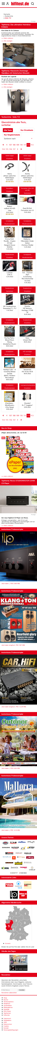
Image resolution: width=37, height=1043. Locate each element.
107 (10, 145)
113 (32, 145)
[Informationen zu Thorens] (23, 868)
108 (14, 145)
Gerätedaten (8, 1005)
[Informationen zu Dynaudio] (6, 848)
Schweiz (7, 943)
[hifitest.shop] (23, 898)
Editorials (7, 1015)
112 (28, 145)
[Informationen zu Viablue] (32, 869)
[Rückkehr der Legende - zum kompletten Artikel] (18, 101)
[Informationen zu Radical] (5, 868)
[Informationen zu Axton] (22, 842)
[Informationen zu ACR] (5, 843)
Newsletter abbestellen (9, 993)
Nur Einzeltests (27, 130)
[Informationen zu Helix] (28, 853)
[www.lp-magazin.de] (14, 898)
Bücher (6, 1000)
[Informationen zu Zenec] (23, 873)
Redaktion (7, 1004)
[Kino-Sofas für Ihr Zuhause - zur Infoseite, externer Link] (18, 55)
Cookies (6, 1026)
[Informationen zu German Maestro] (9, 853)
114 (3, 149)
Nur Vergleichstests (12, 135)
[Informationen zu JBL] (14, 858)
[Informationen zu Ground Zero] (18, 853)
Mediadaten (7, 1020)
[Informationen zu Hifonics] (7, 857)
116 (10, 149)
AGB (5, 1022)
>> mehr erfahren (7, 476)
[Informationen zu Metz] (30, 857)
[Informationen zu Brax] (31, 842)
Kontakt (6, 1028)
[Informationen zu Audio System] (13, 843)
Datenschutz (8, 1024)
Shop (5, 998)
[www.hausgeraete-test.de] (18, 888)
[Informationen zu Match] (21, 857)
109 (17, 145)
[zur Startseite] (20, 4)
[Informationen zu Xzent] (14, 873)
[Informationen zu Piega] (28, 863)
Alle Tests (8, 130)
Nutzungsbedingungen (11, 1030)
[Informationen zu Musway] (9, 863)
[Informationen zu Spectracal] (14, 868)
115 (6, 149)
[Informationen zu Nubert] (18, 863)
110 (21, 145)
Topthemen (7, 1013)
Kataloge (6, 1009)
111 (25, 145)
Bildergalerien (8, 1007)
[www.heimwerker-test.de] (28, 888)
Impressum (7, 1018)
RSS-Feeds (7, 1011)
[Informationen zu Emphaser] (15, 848)
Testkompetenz (8, 1002)
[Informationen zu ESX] (23, 849)
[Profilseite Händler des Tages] (18, 963)
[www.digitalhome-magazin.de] (9, 888)
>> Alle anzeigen (6, 41)
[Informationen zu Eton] (31, 848)
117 (14, 149)
